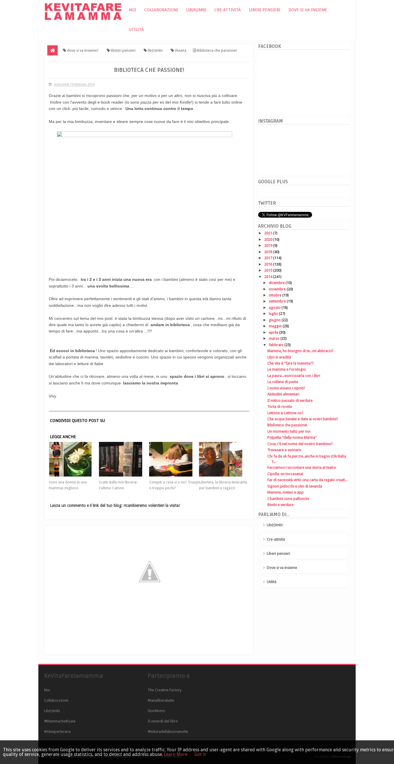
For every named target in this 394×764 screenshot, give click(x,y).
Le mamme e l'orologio (286, 369)
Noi (132, 10)
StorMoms (156, 711)
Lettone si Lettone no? (285, 413)
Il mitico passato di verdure (290, 400)
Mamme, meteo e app (285, 492)
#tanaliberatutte (161, 700)
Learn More (175, 754)
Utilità (136, 29)
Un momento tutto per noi (288, 431)
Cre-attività (227, 10)
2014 (268, 276)
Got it (200, 754)
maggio (276, 326)
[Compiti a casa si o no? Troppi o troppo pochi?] (174, 459)
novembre (278, 289)
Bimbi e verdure (280, 505)
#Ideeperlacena (57, 731)
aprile (274, 332)
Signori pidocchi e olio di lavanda (294, 486)
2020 (268, 239)
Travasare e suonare (284, 450)
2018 (268, 252)
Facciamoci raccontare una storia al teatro (301, 467)
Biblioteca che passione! (287, 425)
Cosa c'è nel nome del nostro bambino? (300, 444)
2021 (268, 233)
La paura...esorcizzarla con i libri (293, 375)
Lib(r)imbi (196, 10)
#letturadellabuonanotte (168, 731)
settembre (278, 301)
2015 (268, 270)
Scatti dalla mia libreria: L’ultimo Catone (118, 485)
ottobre (275, 295)
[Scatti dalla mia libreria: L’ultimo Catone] (124, 459)
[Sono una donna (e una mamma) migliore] (74, 459)
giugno (275, 320)
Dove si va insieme (307, 10)
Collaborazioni (161, 10)
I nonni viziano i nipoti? (286, 388)
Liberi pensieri (264, 10)
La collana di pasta (282, 382)
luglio (274, 313)
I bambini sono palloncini (288, 498)
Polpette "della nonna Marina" (292, 437)
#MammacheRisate (60, 721)
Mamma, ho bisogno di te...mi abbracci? (300, 351)
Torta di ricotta (279, 406)
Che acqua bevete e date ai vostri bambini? (302, 419)
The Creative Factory (164, 690)
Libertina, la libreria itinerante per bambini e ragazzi (223, 485)
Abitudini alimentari (283, 394)
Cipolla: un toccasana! (285, 474)
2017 (268, 258)
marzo (274, 338)
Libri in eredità (279, 357)
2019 (268, 245)
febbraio (276, 345)
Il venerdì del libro (163, 721)
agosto (275, 307)
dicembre (277, 283)
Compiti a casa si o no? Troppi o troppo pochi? (174, 485)
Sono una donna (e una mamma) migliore (68, 485)
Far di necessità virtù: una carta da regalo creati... (307, 480)
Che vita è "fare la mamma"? (290, 363)
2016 (268, 264)
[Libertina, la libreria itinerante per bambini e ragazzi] (224, 459)
